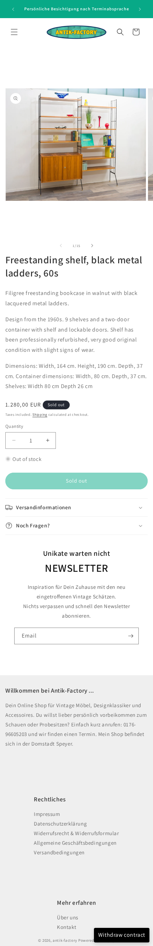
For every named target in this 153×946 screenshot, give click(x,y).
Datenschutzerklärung (60, 823)
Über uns (67, 917)
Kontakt (66, 927)
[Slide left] (61, 245)
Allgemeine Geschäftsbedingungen (75, 842)
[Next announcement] (140, 9)
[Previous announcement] (13, 9)
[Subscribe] (130, 636)
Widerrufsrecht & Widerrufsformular (76, 833)
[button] (14, 32)
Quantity (14, 426)
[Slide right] (92, 245)
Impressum (47, 814)
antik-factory (65, 940)
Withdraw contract (121, 935)
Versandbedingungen (59, 852)
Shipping (39, 414)
